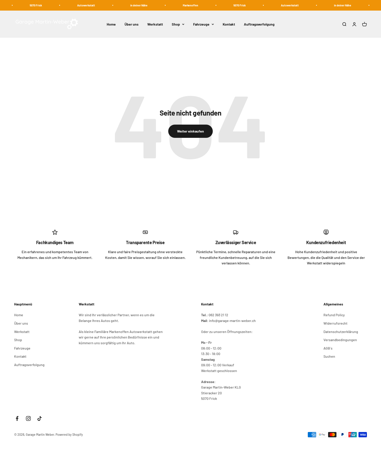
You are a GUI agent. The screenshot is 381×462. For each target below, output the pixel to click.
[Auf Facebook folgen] (17, 418)
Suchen (329, 356)
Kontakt (229, 24)
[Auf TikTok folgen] (40, 418)
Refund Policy (334, 315)
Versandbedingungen (340, 340)
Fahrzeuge (201, 24)
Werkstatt (155, 24)
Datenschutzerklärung (340, 331)
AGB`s (327, 348)
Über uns (131, 24)
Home (111, 24)
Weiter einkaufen (190, 131)
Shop (176, 24)
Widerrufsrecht (335, 323)
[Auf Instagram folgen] (28, 418)
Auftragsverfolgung (259, 24)
